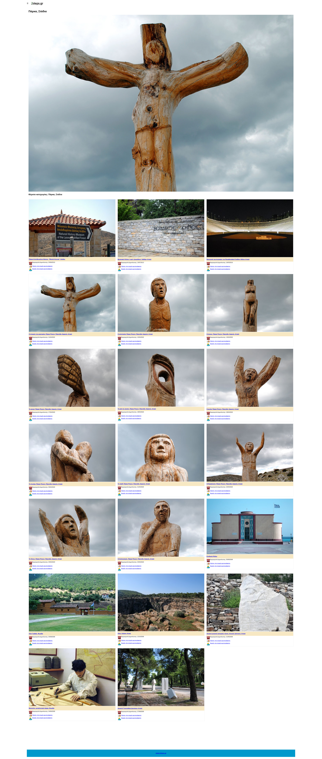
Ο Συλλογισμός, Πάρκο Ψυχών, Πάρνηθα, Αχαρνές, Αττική (136, 559)
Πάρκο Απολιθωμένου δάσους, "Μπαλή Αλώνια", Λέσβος (47, 259)
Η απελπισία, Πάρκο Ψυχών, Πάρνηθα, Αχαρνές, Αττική (135, 334)
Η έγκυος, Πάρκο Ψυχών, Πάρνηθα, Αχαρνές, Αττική (223, 334)
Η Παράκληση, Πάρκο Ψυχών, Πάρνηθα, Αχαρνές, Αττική (224, 484)
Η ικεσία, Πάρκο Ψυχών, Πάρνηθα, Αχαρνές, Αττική (223, 409)
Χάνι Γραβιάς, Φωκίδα (36, 633)
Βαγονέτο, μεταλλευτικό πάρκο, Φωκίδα (41, 708)
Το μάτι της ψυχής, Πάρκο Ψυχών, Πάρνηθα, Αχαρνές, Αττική (137, 409)
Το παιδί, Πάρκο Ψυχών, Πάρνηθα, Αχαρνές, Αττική (134, 484)
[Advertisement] (161, 736)
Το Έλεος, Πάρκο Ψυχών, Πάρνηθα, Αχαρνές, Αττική (45, 559)
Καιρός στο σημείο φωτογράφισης (42, 269)
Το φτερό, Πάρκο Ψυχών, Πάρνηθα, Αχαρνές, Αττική (45, 409)
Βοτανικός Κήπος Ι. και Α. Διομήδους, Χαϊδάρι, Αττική (134, 259)
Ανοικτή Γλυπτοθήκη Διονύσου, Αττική (130, 708)
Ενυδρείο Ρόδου (212, 556)
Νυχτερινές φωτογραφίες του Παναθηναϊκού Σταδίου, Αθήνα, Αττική (228, 259)
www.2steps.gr (161, 753)
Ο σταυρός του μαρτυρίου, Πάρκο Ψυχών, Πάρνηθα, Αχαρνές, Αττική (50, 334)
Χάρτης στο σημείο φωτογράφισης (42, 266)
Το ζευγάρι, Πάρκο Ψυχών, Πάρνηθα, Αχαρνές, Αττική (45, 484)
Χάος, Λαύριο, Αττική (124, 633)
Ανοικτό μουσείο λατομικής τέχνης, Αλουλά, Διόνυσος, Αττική (226, 633)
